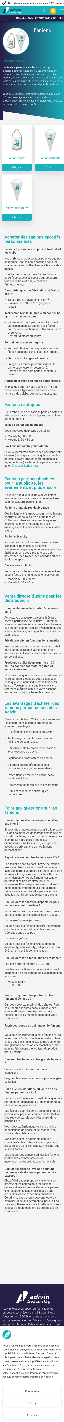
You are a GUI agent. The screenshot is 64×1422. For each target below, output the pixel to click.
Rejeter (32, 1403)
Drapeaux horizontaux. (25, 465)
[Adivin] (12, 10)
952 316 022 (25, 18)
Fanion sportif (17, 158)
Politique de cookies (41, 1376)
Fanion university (17, 208)
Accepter (32, 1415)
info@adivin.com (46, 18)
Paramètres (32, 1391)
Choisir (16, 167)
